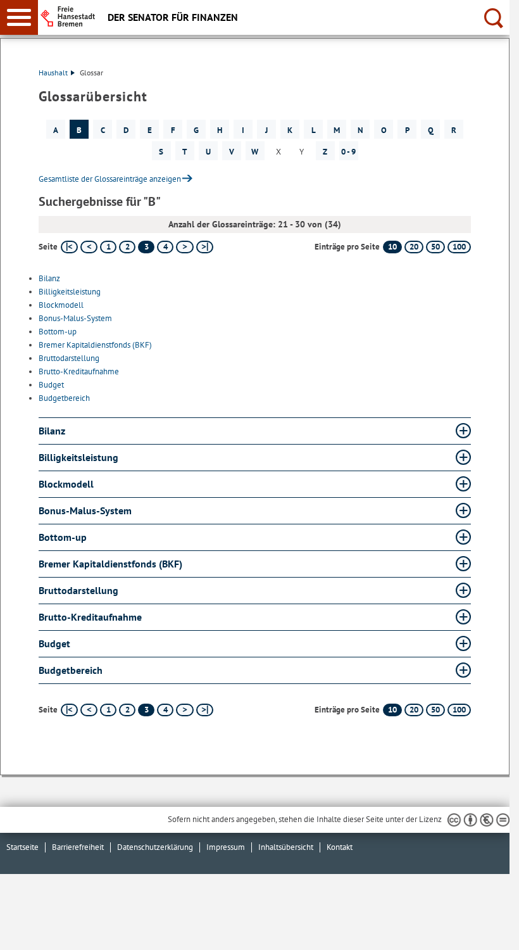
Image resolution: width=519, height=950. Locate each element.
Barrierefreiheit (78, 847)
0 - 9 (348, 151)
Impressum (225, 847)
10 (392, 246)
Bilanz (49, 278)
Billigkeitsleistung (70, 291)
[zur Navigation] (19, 17)
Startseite (22, 847)
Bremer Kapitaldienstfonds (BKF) (95, 344)
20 (414, 246)
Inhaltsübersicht (285, 847)
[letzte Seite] (204, 247)
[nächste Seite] (184, 247)
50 (435, 246)
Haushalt (53, 72)
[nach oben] (489, 930)
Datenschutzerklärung (155, 847)
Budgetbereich (64, 398)
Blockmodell (61, 305)
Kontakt (340, 847)
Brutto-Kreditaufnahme (79, 371)
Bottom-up (58, 331)
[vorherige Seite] (88, 247)
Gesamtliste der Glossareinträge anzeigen (110, 179)
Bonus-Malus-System (75, 318)
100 (459, 246)
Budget (51, 384)
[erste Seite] (69, 247)
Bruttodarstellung (69, 358)
